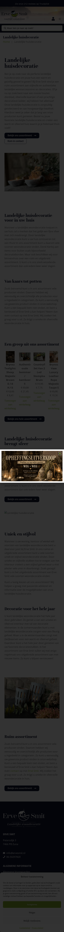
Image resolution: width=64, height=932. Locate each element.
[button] (60, 453)
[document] (32, 466)
